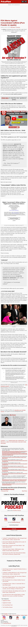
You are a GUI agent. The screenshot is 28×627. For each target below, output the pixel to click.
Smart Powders (3, 443)
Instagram (5, 519)
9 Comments (18, 27)
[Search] (25, 2)
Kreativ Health (20, 441)
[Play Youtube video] (14, 118)
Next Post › (24, 491)
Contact (22, 615)
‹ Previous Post (4, 491)
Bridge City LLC (3, 441)
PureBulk (24, 441)
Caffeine (7, 441)
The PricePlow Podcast (7, 607)
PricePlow (6, 613)
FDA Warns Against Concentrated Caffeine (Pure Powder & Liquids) (13, 22)
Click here (5, 98)
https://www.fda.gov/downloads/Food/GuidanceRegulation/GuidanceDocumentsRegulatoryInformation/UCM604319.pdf (14, 452)
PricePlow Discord (16, 522)
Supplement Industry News (13, 440)
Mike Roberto (13, 27)
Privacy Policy (8, 615)
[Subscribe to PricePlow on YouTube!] (14, 127)
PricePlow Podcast (17, 510)
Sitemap (3, 615)
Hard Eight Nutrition (14, 441)
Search (26, 615)
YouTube (22, 519)
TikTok (14, 519)
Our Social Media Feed (7, 605)
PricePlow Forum (8, 489)
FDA (10, 441)
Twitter (24, 617)
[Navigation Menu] (22, 2)
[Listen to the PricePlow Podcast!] (14, 508)
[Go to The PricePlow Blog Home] (6, 1)
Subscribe (14, 528)
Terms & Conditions (16, 615)
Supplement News (21, 440)
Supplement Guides (7, 602)
